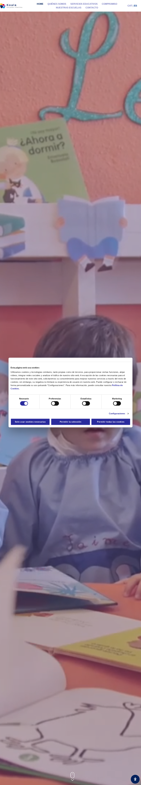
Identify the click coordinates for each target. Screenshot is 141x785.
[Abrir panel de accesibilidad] (135, 779)
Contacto (92, 7)
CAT (130, 5)
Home (40, 4)
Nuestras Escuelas (68, 7)
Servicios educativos (84, 4)
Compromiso (109, 4)
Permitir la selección (70, 422)
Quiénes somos (57, 4)
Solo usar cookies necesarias (30, 422)
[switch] (55, 403)
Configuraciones (117, 413)
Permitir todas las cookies (110, 422)
